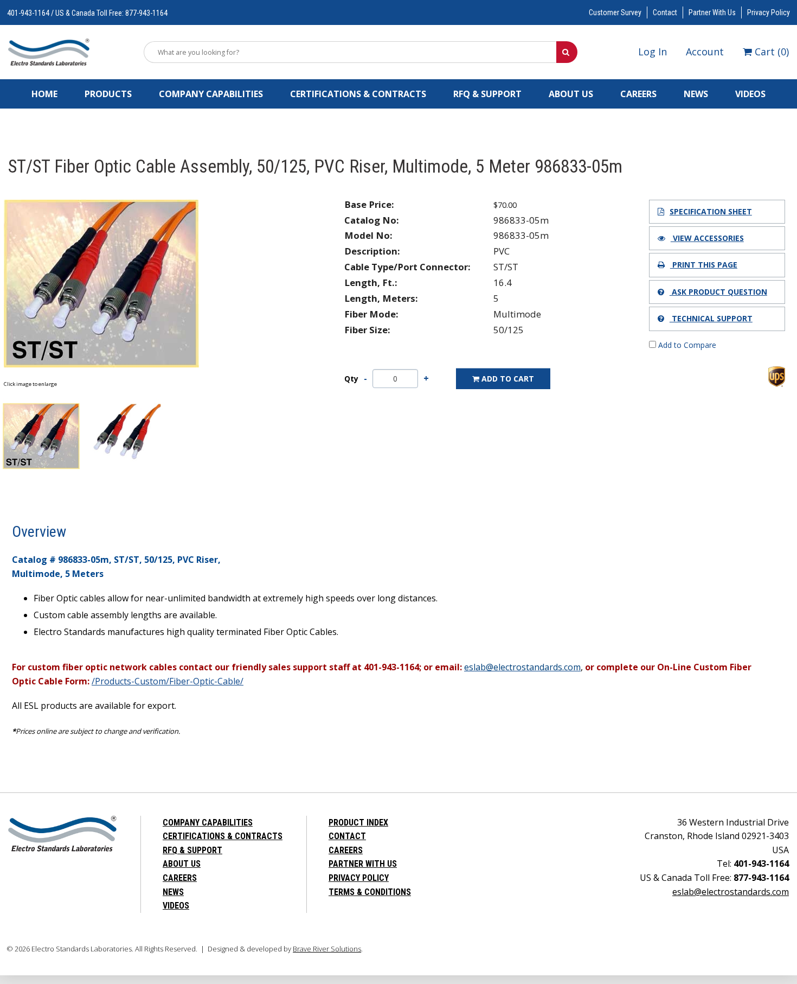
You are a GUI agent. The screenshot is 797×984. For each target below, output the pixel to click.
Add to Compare (686, 345)
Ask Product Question (718, 292)
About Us (571, 94)
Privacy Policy (768, 12)
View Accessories (707, 238)
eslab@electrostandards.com (730, 892)
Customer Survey (615, 12)
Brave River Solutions (327, 949)
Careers (638, 94)
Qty (351, 379)
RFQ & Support (487, 94)
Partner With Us (712, 12)
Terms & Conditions (370, 892)
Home (44, 94)
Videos (750, 94)
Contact (665, 12)
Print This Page (703, 264)
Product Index (358, 822)
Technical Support (711, 318)
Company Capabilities (211, 94)
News (696, 94)
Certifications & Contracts (358, 94)
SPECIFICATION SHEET (711, 211)
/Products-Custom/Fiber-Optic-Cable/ (167, 681)
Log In (652, 51)
